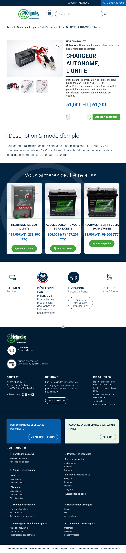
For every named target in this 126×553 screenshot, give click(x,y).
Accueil (11, 27)
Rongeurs (68, 478)
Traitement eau (17, 512)
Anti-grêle (68, 466)
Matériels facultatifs (19, 528)
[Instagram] (22, 394)
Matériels (68, 528)
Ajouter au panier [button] (24, 248)
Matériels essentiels (53, 27)
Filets (66, 512)
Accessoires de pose (19, 462)
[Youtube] (29, 394)
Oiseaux (68, 482)
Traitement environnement (22, 516)
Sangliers (68, 489)
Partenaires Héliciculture (104, 404)
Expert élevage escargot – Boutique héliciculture (105, 383)
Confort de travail (17, 531)
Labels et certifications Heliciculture (103, 396)
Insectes (68, 485)
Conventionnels (17, 482)
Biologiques (15, 479)
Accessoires (70, 516)
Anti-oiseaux (70, 463)
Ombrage (68, 470)
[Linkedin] (32, 394)
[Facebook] (26, 394)
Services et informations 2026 (104, 389)
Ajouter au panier (106, 116)
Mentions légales (59, 548)
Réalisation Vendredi (110, 548)
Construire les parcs (28, 27)
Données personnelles (17, 548)
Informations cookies (39, 548)
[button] (57, 45)
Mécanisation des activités (22, 535)
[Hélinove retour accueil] (16, 338)
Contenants (69, 531)
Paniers (67, 509)
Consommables (71, 535)
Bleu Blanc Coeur (18, 498)
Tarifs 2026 (98, 401)
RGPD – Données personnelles (84, 548)
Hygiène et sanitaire (19, 509)
